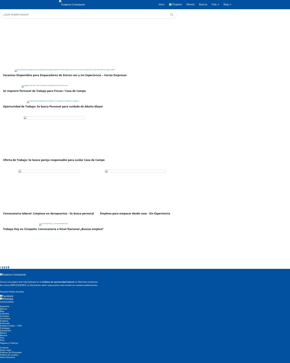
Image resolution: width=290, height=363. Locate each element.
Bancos (203, 4)
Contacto (4, 347)
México (3, 333)
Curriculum (5, 318)
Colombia (4, 313)
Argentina (4, 306)
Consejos (4, 316)
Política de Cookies (9, 355)
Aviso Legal (5, 350)
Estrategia (5, 328)
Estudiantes (5, 330)
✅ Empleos (175, 4)
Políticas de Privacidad (11, 352)
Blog (226, 4)
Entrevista (5, 323)
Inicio (161, 4)
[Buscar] (171, 14)
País (214, 4)
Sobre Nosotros (7, 357)
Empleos (4, 321)
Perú (2, 340)
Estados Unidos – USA (11, 325)
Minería (191, 4)
